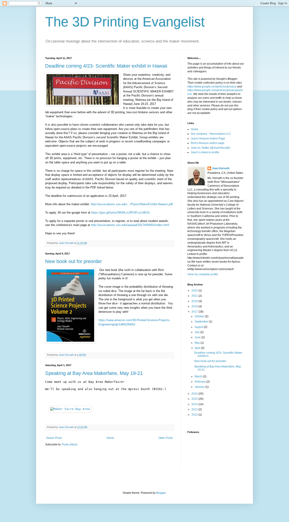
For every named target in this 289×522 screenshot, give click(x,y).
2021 (194, 295)
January (200, 386)
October (200, 316)
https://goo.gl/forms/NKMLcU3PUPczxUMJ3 (120, 212)
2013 (194, 409)
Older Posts (165, 438)
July (197, 332)
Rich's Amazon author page (207, 143)
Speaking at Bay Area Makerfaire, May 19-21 (94, 373)
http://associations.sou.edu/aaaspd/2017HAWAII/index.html (130, 225)
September (202, 321)
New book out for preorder (73, 261)
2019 (194, 301)
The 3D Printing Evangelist (125, 21)
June (198, 337)
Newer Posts (54, 438)
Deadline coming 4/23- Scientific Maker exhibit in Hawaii (106, 66)
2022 (194, 290)
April (198, 348)
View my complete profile (202, 274)
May (197, 342)
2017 (194, 311)
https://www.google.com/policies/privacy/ (212, 86)
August (199, 327)
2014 (194, 404)
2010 (194, 414)
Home (110, 438)
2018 (194, 306)
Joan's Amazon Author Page (208, 138)
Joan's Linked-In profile (205, 152)
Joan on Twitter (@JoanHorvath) (210, 147)
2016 (194, 393)
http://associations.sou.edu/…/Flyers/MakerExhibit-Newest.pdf (132, 204)
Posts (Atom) (69, 444)
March (199, 376)
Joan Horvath (220, 168)
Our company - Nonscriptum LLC (211, 133)
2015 (194, 398)
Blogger (161, 492)
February (200, 381)
